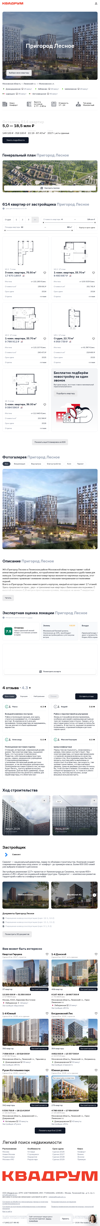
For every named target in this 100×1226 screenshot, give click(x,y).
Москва (5, 1152)
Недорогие (32, 1157)
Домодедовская (13, 89)
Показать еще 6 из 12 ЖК (50, 1130)
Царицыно (10, 94)
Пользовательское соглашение (63, 1202)
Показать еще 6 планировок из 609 (50, 442)
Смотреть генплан (52, 188)
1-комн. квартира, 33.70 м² (69, 272)
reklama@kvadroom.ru (57, 1197)
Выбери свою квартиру (19, 73)
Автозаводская (39, 94)
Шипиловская (71, 89)
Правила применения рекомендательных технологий (72, 1207)
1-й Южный (9, 1013)
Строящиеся (33, 1154)
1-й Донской (58, 954)
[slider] (43, 222)
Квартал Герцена (12, 954)
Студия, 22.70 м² (64, 338)
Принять (65, 1219)
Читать (8, 598)
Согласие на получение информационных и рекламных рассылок (24, 1207)
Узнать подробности (15, 140)
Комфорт (81, 1152)
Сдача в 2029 (58, 1159)
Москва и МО (8, 1159)
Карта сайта (7, 1211)
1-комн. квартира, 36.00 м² (21, 404)
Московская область (11, 84)
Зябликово (42, 89)
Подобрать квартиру (65, 393)
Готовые (31, 1152)
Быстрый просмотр (39, 989)
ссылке (29, 617)
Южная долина (60, 1070)
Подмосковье (8, 1157)
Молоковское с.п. (47, 84)
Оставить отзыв (86, 696)
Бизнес (80, 1154)
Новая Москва (8, 1154)
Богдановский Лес (62, 1013)
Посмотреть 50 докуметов (17, 934)
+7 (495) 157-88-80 (10, 1223)
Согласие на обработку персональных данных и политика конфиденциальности (25, 1203)
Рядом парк (32, 1159)
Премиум (81, 1159)
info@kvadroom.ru (9, 1195)
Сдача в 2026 (58, 1152)
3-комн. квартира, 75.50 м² (20, 272)
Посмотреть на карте (52, 671)
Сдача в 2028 (58, 1157)
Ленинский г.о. (30, 84)
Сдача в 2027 (58, 1154)
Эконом (80, 1157)
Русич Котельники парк (16, 1070)
